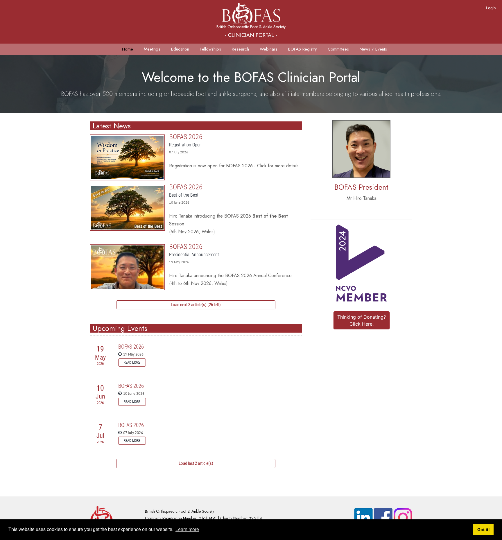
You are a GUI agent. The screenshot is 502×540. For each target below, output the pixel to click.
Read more (132, 362)
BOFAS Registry (302, 49)
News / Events (373, 49)
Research (240, 49)
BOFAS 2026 (127, 157)
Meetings (152, 49)
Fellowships (210, 49)
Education (180, 49)
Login (491, 8)
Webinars (268, 49)
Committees (338, 49)
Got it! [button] (483, 529)
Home (127, 49)
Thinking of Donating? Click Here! (361, 320)
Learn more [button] (187, 529)
